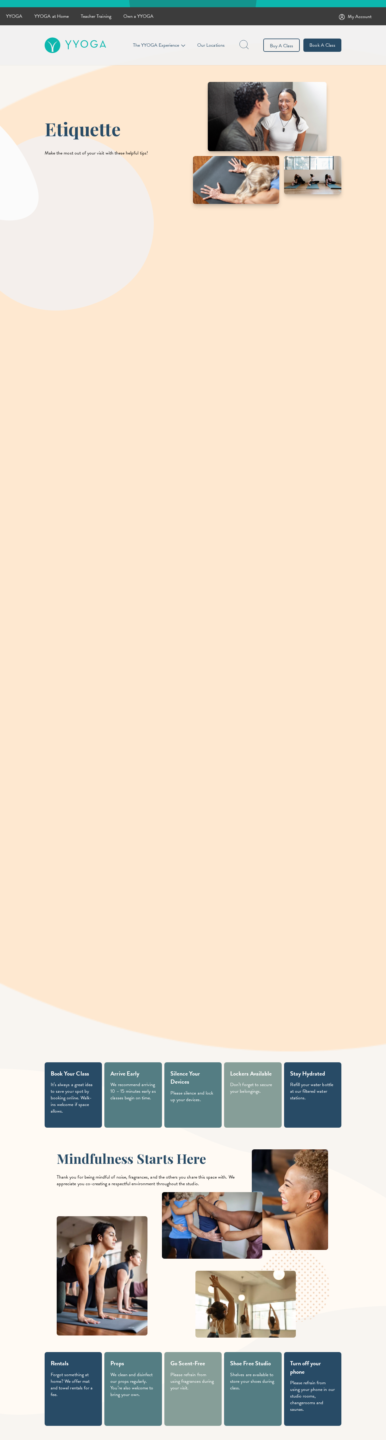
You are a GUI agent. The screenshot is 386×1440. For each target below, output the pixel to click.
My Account (360, 16)
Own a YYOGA (138, 16)
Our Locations (211, 45)
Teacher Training (96, 16)
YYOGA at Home (51, 16)
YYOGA (14, 16)
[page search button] (244, 45)
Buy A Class (281, 45)
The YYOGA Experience (156, 45)
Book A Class (322, 45)
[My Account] (343, 16)
